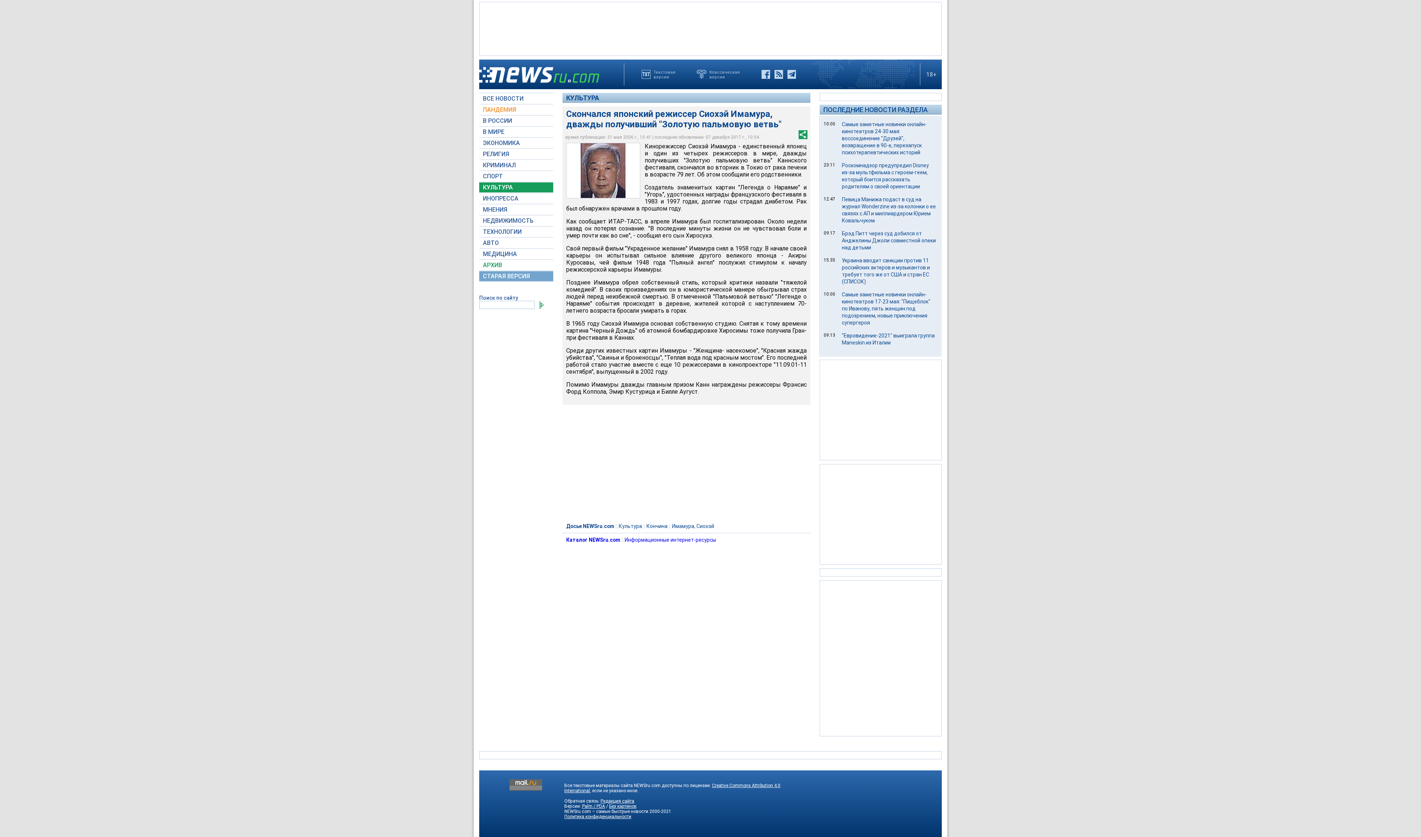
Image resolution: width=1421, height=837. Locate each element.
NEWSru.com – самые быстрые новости (606, 811)
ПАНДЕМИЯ (499, 109)
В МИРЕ (493, 131)
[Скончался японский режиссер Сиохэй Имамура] (603, 170)
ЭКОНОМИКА (501, 143)
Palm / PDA (593, 806)
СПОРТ (493, 176)
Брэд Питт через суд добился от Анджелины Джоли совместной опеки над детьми (889, 241)
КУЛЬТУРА (498, 187)
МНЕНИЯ (495, 209)
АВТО (491, 242)
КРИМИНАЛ (499, 165)
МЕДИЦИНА (500, 254)
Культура (582, 98)
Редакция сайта (617, 801)
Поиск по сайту (498, 298)
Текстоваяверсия (664, 74)
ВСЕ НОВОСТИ (503, 98)
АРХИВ (492, 265)
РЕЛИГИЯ (496, 154)
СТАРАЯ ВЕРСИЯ (506, 276)
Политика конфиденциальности (597, 816)
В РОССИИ (497, 120)
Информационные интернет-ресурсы (670, 540)
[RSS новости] (779, 74)
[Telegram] (791, 74)
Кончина (657, 526)
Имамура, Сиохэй (693, 526)
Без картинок (622, 806)
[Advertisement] (710, 28)
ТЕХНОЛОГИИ (502, 231)
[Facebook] (766, 74)
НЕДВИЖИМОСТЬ (508, 220)
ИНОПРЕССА (500, 198)
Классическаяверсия (724, 74)
